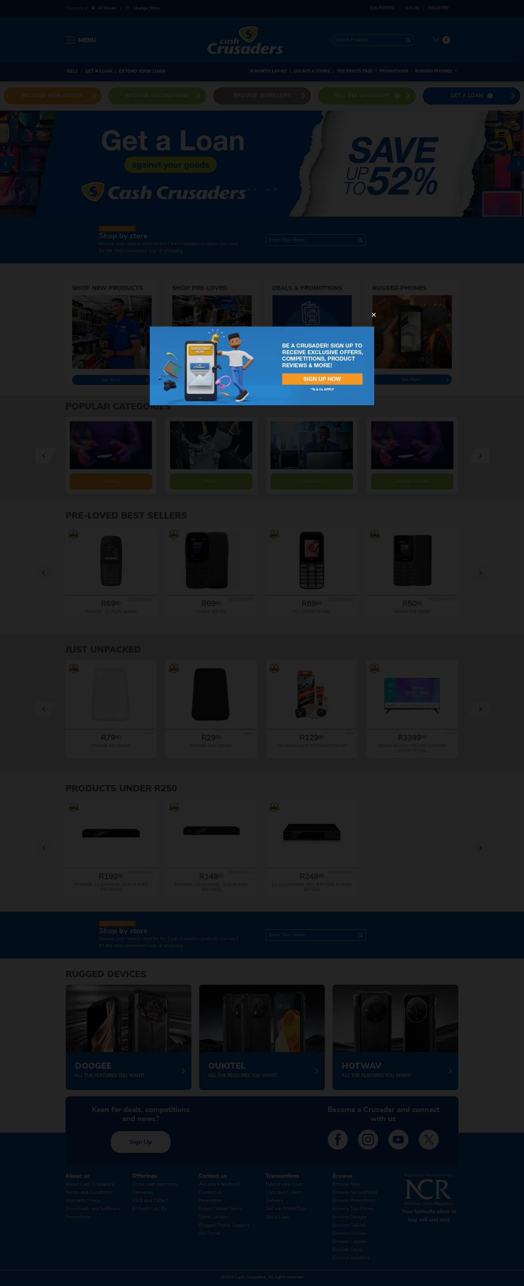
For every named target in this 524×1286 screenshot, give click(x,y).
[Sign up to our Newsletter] (262, 365)
